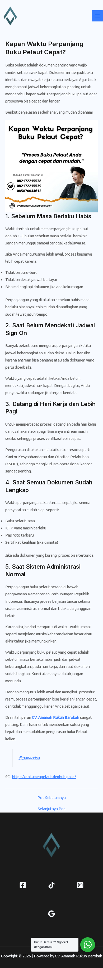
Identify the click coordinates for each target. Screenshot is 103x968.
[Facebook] (22, 885)
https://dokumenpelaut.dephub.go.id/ (44, 776)
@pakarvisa (29, 757)
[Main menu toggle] (97, 15)
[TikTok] (51, 885)
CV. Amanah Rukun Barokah (55, 717)
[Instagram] (80, 885)
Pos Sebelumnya (52, 798)
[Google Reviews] (51, 913)
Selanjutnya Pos (51, 809)
